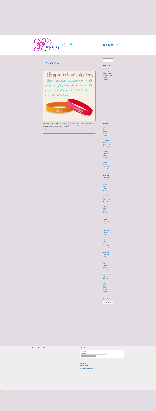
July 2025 (105, 155)
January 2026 (106, 142)
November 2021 (106, 250)
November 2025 (106, 146)
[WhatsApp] (115, 45)
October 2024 (106, 175)
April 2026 (105, 135)
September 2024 (106, 177)
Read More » (45, 129)
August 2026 (105, 127)
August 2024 (105, 179)
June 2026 (105, 131)
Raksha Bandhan (106, 68)
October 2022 (106, 228)
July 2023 (105, 208)
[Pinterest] (109, 45)
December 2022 (106, 223)
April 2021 (105, 265)
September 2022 (106, 230)
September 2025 (106, 151)
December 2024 (106, 170)
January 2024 (106, 195)
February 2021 (106, 269)
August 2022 (105, 232)
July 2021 (105, 258)
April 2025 (105, 162)
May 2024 (105, 186)
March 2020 (105, 294)
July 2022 (105, 234)
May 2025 (105, 159)
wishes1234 (66, 44)
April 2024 (105, 188)
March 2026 (105, 138)
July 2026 (105, 129)
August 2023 (105, 206)
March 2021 (105, 267)
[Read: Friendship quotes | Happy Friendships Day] (69, 95)
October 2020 (106, 278)
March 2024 (105, 190)
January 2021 (106, 272)
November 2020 (106, 276)
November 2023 (106, 199)
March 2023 (105, 217)
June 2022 (105, 236)
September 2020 (106, 280)
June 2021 (105, 261)
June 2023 (105, 210)
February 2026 (106, 140)
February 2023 (106, 219)
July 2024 (105, 181)
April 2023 (105, 214)
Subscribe (83, 351)
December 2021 (106, 247)
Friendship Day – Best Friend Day (87, 368)
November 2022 (106, 225)
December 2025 (106, 144)
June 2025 (105, 157)
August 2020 (105, 283)
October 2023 (106, 201)
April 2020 (105, 291)
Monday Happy (106, 71)
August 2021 (105, 256)
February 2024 (106, 192)
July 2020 (105, 285)
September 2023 (106, 203)
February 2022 (106, 245)
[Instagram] (107, 45)
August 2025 (105, 153)
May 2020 (105, 289)
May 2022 (105, 239)
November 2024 (106, 173)
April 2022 (105, 241)
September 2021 (106, 254)
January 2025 (106, 168)
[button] (117, 45)
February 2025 (106, 166)
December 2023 (106, 197)
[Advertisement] (36, 8)
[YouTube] (112, 45)
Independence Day (107, 73)
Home (121, 44)
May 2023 (105, 212)
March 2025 (105, 164)
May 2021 (105, 263)
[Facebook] (104, 45)
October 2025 (106, 148)
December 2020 (106, 274)
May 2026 (105, 133)
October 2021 (106, 252)
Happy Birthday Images (108, 75)
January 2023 (106, 221)
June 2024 (105, 184)
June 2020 (105, 287)
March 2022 (105, 243)
